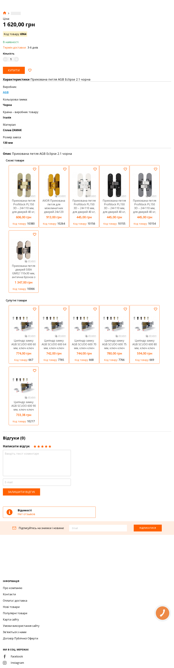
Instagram (17, 663)
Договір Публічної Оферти (20, 638)
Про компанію (12, 588)
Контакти (9, 594)
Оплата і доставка (15, 600)
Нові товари (11, 607)
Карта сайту (11, 619)
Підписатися (148, 527)
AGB (6, 92)
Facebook (17, 656)
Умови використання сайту (21, 626)
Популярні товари (15, 613)
